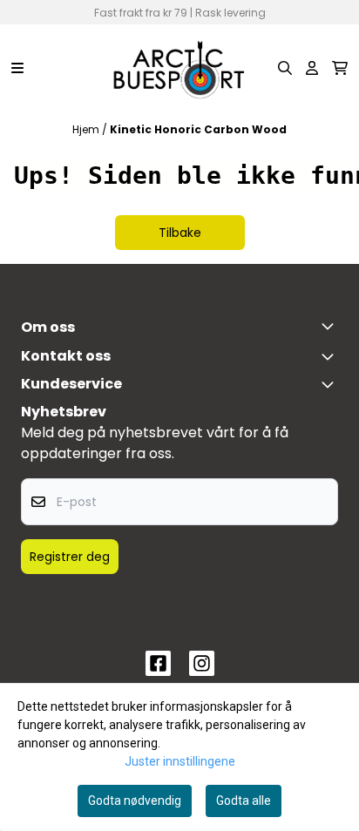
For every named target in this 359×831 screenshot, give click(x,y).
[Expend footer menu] (331, 384)
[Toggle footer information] (331, 326)
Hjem (87, 129)
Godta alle (243, 800)
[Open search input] (285, 68)
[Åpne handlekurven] (340, 68)
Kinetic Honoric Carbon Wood (198, 129)
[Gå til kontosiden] (312, 68)
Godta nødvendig (134, 800)
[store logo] (179, 68)
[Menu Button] (17, 68)
